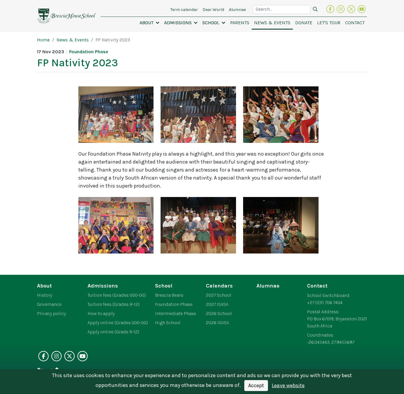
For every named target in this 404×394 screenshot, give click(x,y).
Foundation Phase (174, 304)
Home (43, 40)
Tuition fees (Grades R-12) (114, 304)
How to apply (101, 313)
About (44, 285)
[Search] (315, 9)
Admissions (103, 285)
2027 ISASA (217, 304)
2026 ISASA (217, 322)
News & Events (72, 40)
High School (167, 322)
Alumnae (267, 285)
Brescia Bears (169, 295)
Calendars (219, 285)
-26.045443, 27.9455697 (330, 342)
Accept (256, 385)
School (163, 285)
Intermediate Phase (175, 313)
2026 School (219, 313)
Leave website (288, 385)
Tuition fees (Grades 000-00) (117, 295)
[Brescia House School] (66, 16)
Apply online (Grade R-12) (113, 332)
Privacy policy (51, 313)
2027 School (218, 295)
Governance (49, 304)
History (44, 295)
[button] (149, 23)
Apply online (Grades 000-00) (118, 322)
